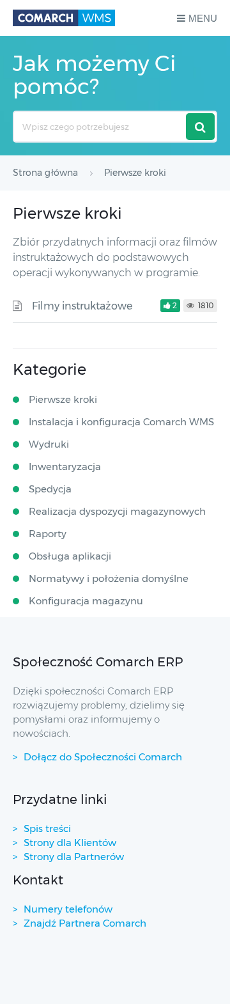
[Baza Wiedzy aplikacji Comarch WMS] (64, 18)
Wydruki (49, 444)
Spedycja (50, 489)
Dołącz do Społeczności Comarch (103, 757)
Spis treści (47, 828)
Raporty (47, 534)
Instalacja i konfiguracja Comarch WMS (121, 422)
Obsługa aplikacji (70, 556)
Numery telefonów (68, 909)
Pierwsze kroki (63, 399)
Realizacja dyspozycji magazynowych (117, 511)
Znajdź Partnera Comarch (85, 923)
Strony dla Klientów (70, 842)
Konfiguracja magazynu (86, 601)
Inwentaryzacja (65, 466)
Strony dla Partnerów (74, 857)
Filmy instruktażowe (82, 306)
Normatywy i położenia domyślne (108, 578)
